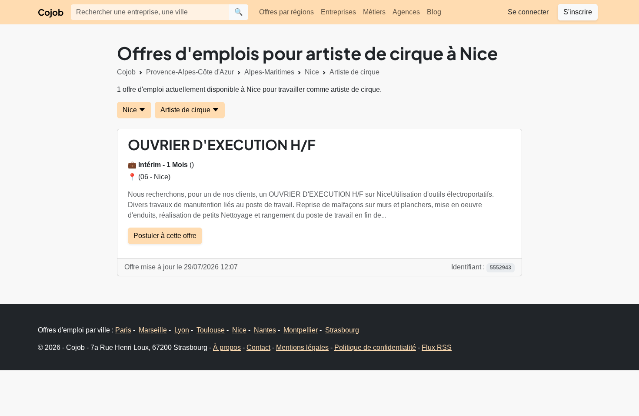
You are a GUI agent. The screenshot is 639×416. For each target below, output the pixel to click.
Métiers (374, 12)
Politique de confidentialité (375, 347)
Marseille (153, 330)
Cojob (50, 12)
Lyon (181, 330)
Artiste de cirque (186, 110)
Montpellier (300, 330)
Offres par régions (286, 12)
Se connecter (528, 12)
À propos (227, 347)
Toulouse (210, 330)
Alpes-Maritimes (269, 72)
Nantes (265, 330)
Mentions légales (302, 347)
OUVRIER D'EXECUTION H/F (222, 144)
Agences (406, 12)
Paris (123, 330)
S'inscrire (577, 12)
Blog (434, 12)
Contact (258, 347)
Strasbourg (342, 330)
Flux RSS (437, 347)
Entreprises (338, 12)
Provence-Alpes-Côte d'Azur (190, 72)
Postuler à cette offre (164, 235)
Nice (312, 72)
